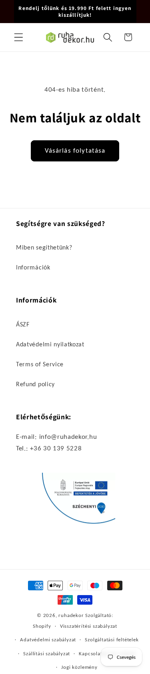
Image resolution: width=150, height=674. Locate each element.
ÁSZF (23, 324)
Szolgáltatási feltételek (111, 640)
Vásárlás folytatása (75, 150)
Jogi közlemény (79, 667)
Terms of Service (40, 364)
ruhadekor (71, 615)
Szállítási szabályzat (46, 653)
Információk (33, 267)
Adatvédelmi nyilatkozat (50, 344)
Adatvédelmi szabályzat (48, 640)
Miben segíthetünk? (44, 247)
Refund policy (35, 384)
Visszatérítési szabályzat (88, 626)
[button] (18, 37)
